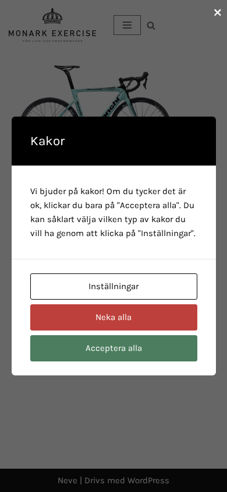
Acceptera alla (114, 348)
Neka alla (113, 317)
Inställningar (113, 286)
